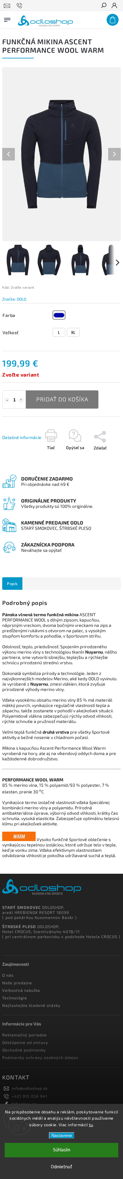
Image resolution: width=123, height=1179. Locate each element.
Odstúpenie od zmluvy (25, 1042)
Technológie (14, 997)
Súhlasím (61, 1150)
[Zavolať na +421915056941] (20, 5)
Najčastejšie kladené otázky (31, 1005)
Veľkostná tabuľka (21, 990)
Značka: (14, 299)
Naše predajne (17, 982)
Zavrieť (97, 468)
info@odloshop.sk (30, 1088)
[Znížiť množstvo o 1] (7, 400)
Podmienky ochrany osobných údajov (40, 1057)
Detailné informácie (21, 437)
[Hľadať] (103, 6)
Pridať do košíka (62, 399)
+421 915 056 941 (29, 1096)
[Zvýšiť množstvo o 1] (21, 400)
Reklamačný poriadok (24, 1034)
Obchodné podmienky (24, 1049)
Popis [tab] (12, 583)
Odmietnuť (61, 1167)
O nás (8, 975)
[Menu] (7, 18)
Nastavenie (61, 1135)
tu (91, 1124)
